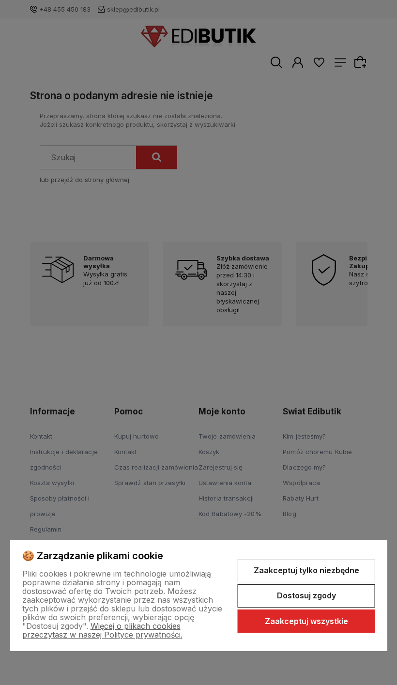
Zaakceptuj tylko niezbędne (306, 570)
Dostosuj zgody (306, 595)
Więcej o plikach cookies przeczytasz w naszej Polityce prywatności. (102, 630)
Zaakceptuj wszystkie (306, 621)
